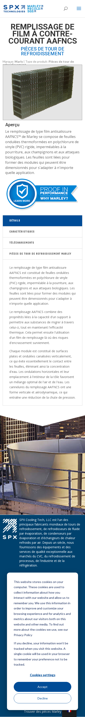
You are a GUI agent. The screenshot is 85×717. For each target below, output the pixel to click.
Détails (14, 221)
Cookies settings (42, 675)
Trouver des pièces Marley (42, 711)
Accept (42, 687)
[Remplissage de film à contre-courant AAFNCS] (42, 119)
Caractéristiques (22, 232)
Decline (42, 698)
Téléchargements (21, 243)
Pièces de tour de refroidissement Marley (40, 254)
